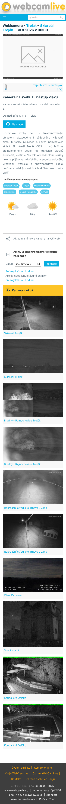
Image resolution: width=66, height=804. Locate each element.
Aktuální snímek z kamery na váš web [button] (32, 238)
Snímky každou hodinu (19, 271)
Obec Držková (12, 595)
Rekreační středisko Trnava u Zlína (25, 507)
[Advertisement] (33, 226)
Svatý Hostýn (12, 650)
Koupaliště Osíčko (15, 698)
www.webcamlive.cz (17, 790)
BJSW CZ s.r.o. (34, 794)
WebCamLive (33, 7)
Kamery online (43, 767)
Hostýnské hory (42, 185)
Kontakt (16, 779)
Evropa (44, 192)
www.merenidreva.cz (24, 799)
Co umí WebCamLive (45, 773)
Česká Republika (28, 192)
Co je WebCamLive (17, 773)
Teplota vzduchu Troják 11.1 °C (47, 87)
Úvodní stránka (20, 767)
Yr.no (52, 799)
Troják (31, 25)
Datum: (9, 263)
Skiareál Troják (11, 185)
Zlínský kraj (9, 192)
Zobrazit (51, 263)
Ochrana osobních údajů (40, 779)
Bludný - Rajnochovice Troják (22, 420)
